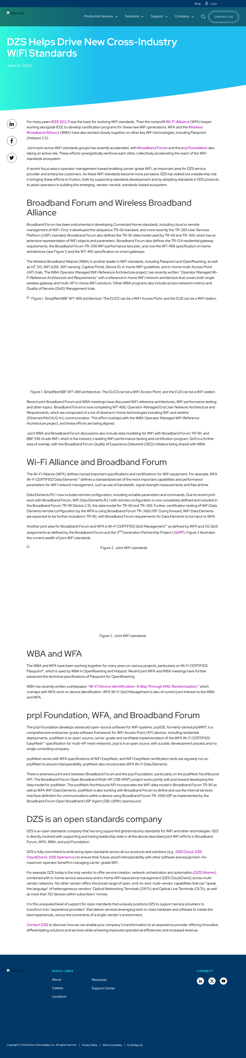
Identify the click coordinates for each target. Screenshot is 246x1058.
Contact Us (223, 16)
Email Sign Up (135, 1045)
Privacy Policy (89, 1045)
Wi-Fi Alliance (177, 121)
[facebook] (12, 141)
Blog (198, 3)
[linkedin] (12, 124)
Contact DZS (37, 924)
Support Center (103, 988)
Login (213, 3)
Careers (57, 988)
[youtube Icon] (223, 981)
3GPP (178, 532)
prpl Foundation (194, 148)
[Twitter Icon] (212, 981)
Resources (99, 980)
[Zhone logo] (20, 17)
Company (182, 16)
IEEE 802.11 (60, 121)
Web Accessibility (112, 1045)
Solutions (132, 16)
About (56, 979)
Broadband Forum (152, 148)
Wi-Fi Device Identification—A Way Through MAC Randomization (143, 686)
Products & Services (99, 16)
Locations (59, 996)
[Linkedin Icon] (200, 981)
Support (157, 16)
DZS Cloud (184, 851)
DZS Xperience (61, 857)
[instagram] (12, 158)
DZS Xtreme (204, 872)
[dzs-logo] (20, 973)
